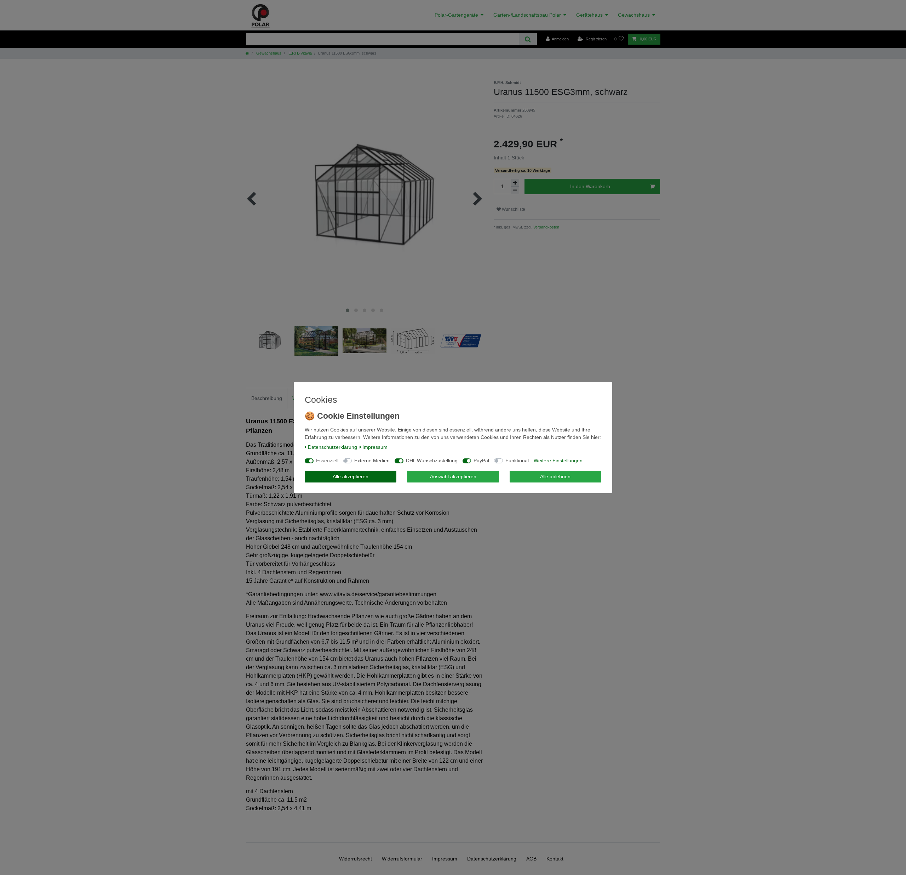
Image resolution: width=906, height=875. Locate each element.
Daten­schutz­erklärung (332, 447)
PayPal (481, 460)
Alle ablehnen (555, 476)
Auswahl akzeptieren (453, 476)
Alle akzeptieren (350, 476)
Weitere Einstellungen (558, 460)
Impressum (375, 447)
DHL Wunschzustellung (432, 460)
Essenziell (327, 460)
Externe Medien (372, 460)
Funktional (517, 460)
